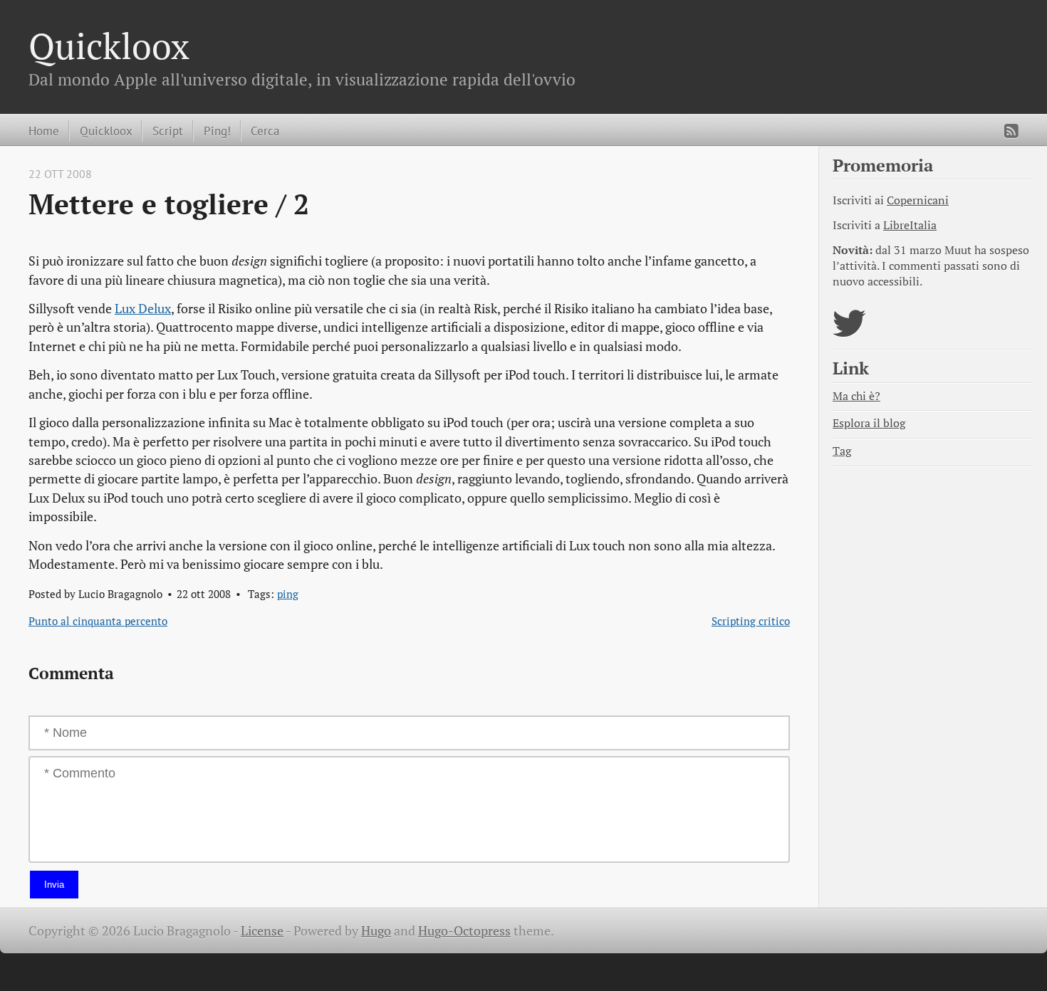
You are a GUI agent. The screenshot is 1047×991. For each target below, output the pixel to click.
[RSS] (1011, 131)
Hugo (376, 931)
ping (287, 594)
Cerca (265, 130)
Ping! (217, 130)
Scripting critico (751, 621)
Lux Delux (143, 308)
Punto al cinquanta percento (97, 621)
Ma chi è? (856, 396)
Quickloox (108, 45)
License (262, 931)
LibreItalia (910, 225)
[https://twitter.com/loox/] (849, 332)
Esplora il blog (869, 423)
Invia (54, 884)
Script (167, 130)
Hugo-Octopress (464, 931)
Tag (842, 451)
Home (43, 130)
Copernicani (918, 200)
